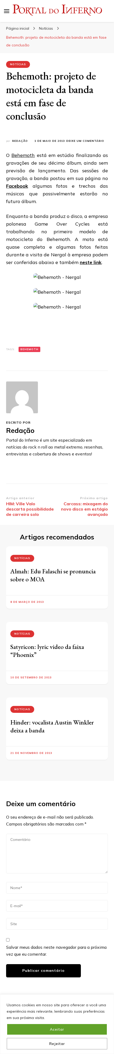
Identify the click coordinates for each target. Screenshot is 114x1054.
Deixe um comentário (85, 141)
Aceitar (57, 1029)
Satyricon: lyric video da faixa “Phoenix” (47, 651)
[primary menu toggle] (6, 11)
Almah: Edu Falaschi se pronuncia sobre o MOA (53, 575)
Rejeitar (57, 1043)
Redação (20, 141)
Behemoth (23, 155)
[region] (57, 1024)
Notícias (18, 64)
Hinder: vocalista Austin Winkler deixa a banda (52, 726)
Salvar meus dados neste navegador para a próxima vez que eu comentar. (56, 951)
